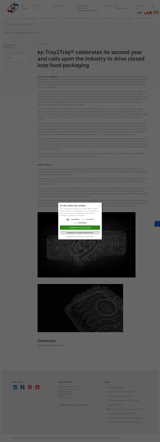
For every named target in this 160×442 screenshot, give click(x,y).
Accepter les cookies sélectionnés (80, 233)
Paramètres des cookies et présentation (80, 236)
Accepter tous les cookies (80, 227)
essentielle (75, 219)
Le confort (90, 219)
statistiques (82, 223)
